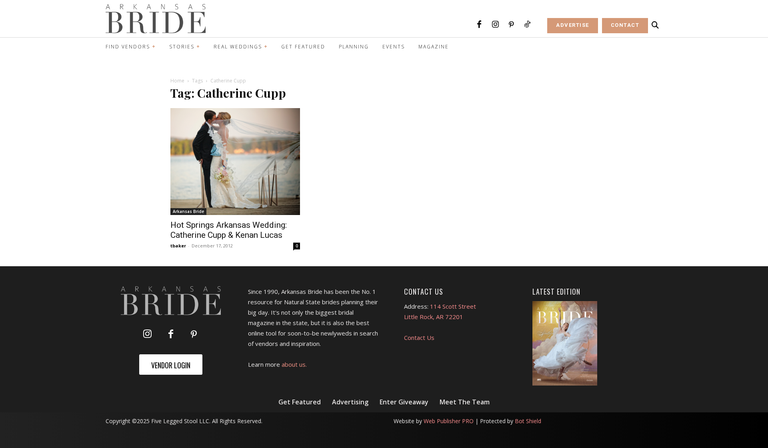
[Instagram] (495, 25)
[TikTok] (527, 25)
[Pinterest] (511, 25)
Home (177, 80)
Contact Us (419, 337)
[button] (655, 25)
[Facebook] (479, 25)
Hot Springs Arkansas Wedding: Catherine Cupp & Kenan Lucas (228, 230)
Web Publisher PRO (449, 421)
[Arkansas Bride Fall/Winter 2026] (565, 343)
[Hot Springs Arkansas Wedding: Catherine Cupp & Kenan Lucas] (235, 161)
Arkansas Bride (188, 211)
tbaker (178, 246)
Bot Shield (528, 421)
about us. (294, 364)
